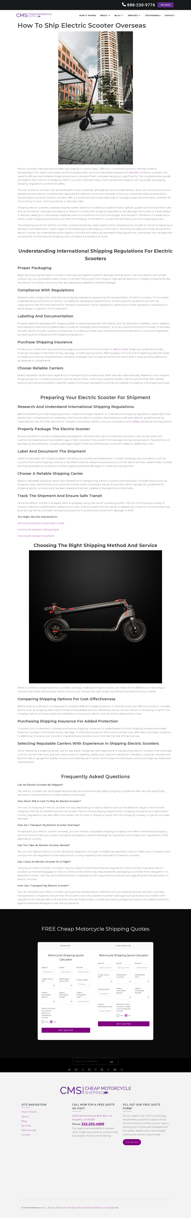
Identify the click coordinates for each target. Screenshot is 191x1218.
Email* (61, 967)
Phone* (80, 967)
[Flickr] (102, 1069)
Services (26, 1125)
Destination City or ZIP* (64, 980)
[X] (69, 1069)
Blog (24, 1121)
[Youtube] (115, 1069)
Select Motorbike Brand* (46, 994)
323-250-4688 (92, 1124)
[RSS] (121, 1069)
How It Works (29, 1112)
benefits (134, 172)
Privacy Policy (75, 1207)
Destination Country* (121, 976)
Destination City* (140, 976)
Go (111, 1062)
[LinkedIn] (89, 1069)
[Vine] (108, 1069)
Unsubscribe (111, 1207)
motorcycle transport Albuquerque (38, 529)
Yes (46, 1022)
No (55, 1022)
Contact (26, 1135)
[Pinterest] (95, 1069)
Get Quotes (66, 1030)
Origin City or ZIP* (47, 980)
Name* (45, 967)
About (25, 1116)
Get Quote (132, 1142)
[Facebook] (76, 1069)
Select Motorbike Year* (81, 994)
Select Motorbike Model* (63, 994)
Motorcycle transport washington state (41, 523)
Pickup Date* (82, 980)
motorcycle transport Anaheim (36, 536)
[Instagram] (82, 1069)
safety (135, 421)
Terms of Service (93, 1207)
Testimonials (28, 1130)
